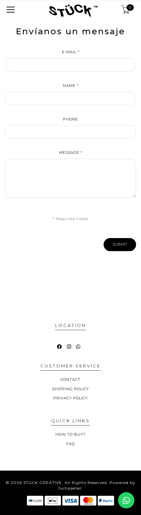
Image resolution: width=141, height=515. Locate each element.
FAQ (70, 444)
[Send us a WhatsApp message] (126, 500)
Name (70, 85)
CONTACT (70, 379)
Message (70, 152)
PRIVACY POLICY (70, 398)
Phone (70, 119)
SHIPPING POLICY (70, 389)
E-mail (70, 52)
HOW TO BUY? (70, 434)
